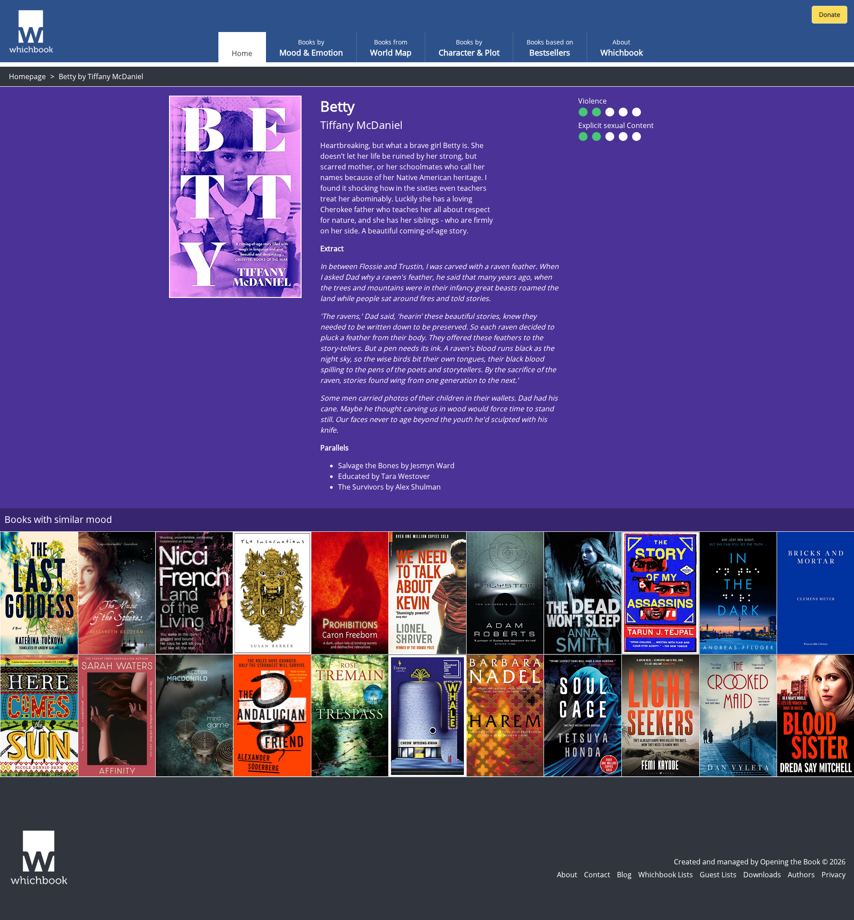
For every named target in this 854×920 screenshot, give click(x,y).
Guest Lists (718, 875)
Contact (597, 875)
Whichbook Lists (665, 875)
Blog (624, 875)
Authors (801, 875)
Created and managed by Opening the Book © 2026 (760, 862)
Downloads (762, 875)
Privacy (834, 875)
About (567, 875)
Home (242, 53)
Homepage (27, 76)
